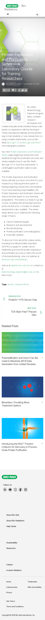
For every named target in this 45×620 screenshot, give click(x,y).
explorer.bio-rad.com (20, 265)
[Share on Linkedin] (25, 90)
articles (11, 284)
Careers (9, 564)
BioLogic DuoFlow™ (31, 142)
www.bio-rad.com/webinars (14, 259)
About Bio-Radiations (15, 520)
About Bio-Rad (12, 515)
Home (8, 582)
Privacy (9, 592)
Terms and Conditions (15, 606)
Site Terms (10, 601)
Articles (5, 50)
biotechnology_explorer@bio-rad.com (19, 272)
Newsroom (11, 548)
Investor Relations (13, 570)
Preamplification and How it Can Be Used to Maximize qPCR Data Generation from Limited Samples (20, 361)
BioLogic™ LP (13, 142)
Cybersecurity (11, 587)
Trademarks (32, 582)
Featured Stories (22, 284)
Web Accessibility (34, 587)
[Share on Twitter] (22, 90)
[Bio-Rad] (9, 477)
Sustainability (11, 542)
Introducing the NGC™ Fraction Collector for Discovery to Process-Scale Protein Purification (20, 446)
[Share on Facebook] (19, 90)
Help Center (11, 526)
